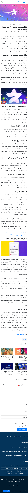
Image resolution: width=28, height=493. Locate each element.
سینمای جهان (20, 471)
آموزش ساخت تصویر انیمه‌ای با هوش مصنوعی (7, 356)
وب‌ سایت (25, 417)
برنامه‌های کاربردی (14, 468)
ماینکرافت (21, 473)
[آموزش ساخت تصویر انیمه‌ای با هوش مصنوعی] (7, 351)
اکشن (17, 466)
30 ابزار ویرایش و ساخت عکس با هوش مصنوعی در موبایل (21, 357)
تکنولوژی (7, 468)
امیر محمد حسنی (23, 31)
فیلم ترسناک (7, 471)
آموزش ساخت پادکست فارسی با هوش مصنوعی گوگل (7, 372)
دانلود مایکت (6, 491)
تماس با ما (15, 436)
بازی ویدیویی (5, 466)
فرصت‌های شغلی (7, 436)
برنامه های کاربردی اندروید (15, 24)
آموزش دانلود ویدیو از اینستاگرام (17, 235)
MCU (26, 466)
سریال (26, 471)
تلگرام (24, 339)
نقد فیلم (15, 473)
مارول (26, 473)
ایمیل (25, 411)
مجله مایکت (23, 24)
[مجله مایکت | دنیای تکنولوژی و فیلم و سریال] (21, 2)
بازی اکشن (12, 466)
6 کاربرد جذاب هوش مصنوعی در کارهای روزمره (21, 372)
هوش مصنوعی (9, 473)
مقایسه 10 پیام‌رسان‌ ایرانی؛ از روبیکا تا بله (15, 233)
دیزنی (3, 468)
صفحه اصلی (25, 436)
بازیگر (26, 468)
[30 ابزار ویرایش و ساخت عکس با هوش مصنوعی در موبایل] (21, 351)
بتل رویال (21, 468)
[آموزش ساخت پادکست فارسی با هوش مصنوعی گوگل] (7, 366)
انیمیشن (21, 466)
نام (26, 404)
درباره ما (20, 436)
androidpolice (20, 334)
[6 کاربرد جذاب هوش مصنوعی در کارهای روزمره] (21, 366)
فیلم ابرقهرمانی (13, 471)
